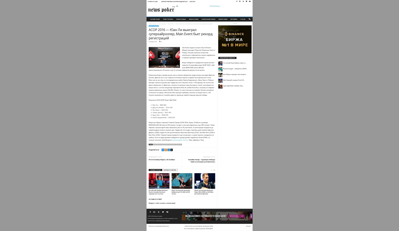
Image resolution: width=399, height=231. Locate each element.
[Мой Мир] (168, 150)
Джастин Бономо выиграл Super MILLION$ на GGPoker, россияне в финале (204, 192)
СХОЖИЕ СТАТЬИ (155, 170)
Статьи (242, 19)
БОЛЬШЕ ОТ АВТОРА (170, 170)
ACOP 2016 (160, 144)
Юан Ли (179, 144)
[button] (249, 19)
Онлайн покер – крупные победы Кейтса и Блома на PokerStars (201, 161)
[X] (171, 150)
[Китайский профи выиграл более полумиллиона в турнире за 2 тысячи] (159, 181)
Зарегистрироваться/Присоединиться (174, 1)
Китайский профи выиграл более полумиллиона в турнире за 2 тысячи (158, 192)
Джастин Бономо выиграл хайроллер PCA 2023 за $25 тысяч (181, 192)
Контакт (192, 1)
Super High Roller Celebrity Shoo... (233, 86)
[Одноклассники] (165, 150)
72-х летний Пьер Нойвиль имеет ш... (235, 63)
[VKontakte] (250, 1)
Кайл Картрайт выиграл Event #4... (234, 80)
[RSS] (243, 1)
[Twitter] (246, 1)
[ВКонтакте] (163, 150)
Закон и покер (193, 19)
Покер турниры (168, 19)
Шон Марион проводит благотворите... (235, 74)
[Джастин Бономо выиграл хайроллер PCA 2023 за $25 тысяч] (182, 181)
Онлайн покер (155, 19)
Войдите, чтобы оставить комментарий (162, 203)
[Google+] (240, 1)
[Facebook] (237, 1)
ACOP (155, 144)
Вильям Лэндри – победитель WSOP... (235, 68)
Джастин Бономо (170, 144)
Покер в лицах (181, 19)
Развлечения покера (208, 19)
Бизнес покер (223, 19)
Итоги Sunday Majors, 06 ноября (162, 160)
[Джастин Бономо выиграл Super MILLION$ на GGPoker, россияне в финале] (204, 181)
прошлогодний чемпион (180, 140)
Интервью (233, 19)
